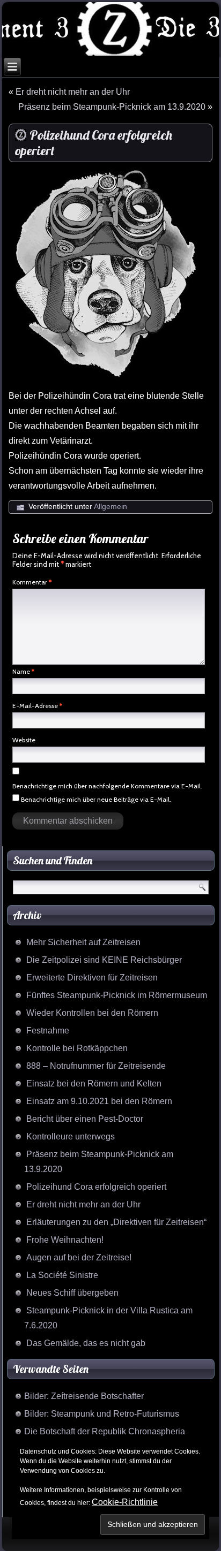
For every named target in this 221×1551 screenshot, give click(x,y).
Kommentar (31, 582)
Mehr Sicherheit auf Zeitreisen (83, 942)
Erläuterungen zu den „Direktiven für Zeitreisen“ (116, 1222)
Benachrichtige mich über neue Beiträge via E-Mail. (96, 799)
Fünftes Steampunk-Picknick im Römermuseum (116, 995)
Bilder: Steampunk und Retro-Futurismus (101, 1413)
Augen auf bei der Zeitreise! (78, 1257)
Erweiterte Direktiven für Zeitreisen (92, 977)
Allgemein (110, 506)
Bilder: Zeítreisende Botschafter (84, 1396)
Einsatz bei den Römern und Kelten (93, 1083)
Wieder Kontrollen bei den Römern (92, 1012)
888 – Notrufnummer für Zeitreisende (96, 1065)
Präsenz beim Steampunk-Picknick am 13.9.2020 (111, 106)
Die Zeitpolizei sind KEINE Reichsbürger (104, 959)
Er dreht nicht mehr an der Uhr (73, 91)
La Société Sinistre (62, 1275)
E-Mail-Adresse (37, 706)
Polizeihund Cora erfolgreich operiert (96, 1186)
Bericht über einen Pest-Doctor (84, 1118)
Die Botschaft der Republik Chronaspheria (104, 1431)
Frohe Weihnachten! (65, 1239)
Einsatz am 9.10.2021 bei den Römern (99, 1101)
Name (23, 671)
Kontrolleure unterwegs (70, 1136)
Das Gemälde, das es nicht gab (85, 1343)
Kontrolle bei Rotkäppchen (77, 1048)
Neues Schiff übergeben (72, 1292)
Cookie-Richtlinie (125, 1502)
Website (23, 740)
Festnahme (47, 1030)
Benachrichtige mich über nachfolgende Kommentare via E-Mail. (107, 786)
